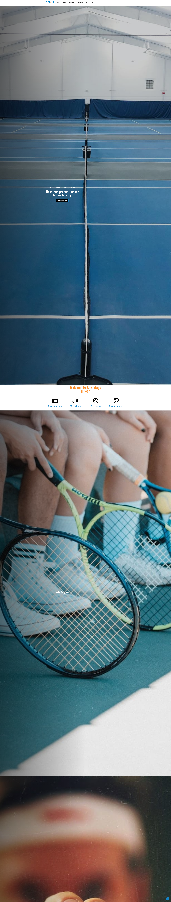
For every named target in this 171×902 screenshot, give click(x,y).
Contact (88, 2)
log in (93, 2)
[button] (59, 2)
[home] (49, 2)
